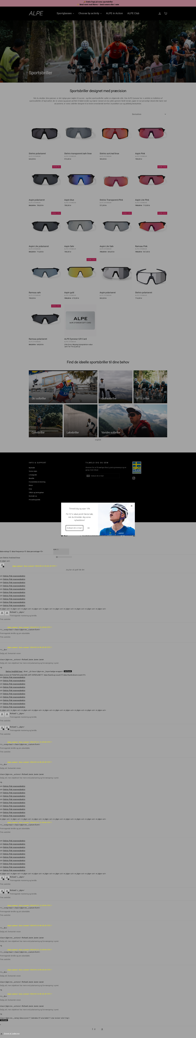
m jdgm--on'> (5, 561)
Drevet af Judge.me (12, 1034)
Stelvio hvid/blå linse (14, 671)
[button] (98, 1029)
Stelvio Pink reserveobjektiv (14, 576)
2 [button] (94, 1029)
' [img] (35, 671)
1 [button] (92, 1029)
